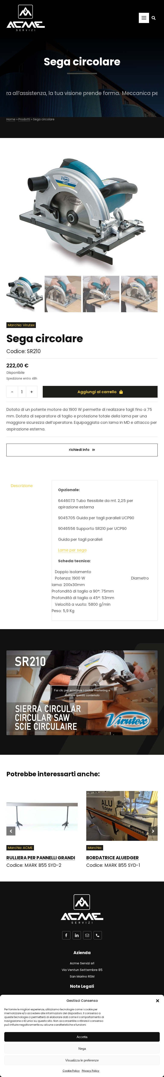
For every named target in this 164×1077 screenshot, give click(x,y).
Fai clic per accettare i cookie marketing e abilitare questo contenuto (82, 693)
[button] (157, 1001)
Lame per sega (72, 550)
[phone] (98, 935)
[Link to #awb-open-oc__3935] (153, 18)
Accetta (82, 1037)
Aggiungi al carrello (97, 391)
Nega (82, 1048)
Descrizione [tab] (22, 485)
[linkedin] (77, 935)
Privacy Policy (90, 1071)
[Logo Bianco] (25, 6)
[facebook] (66, 935)
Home (10, 119)
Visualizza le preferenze (82, 1060)
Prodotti (24, 119)
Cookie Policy (71, 1071)
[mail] (87, 935)
